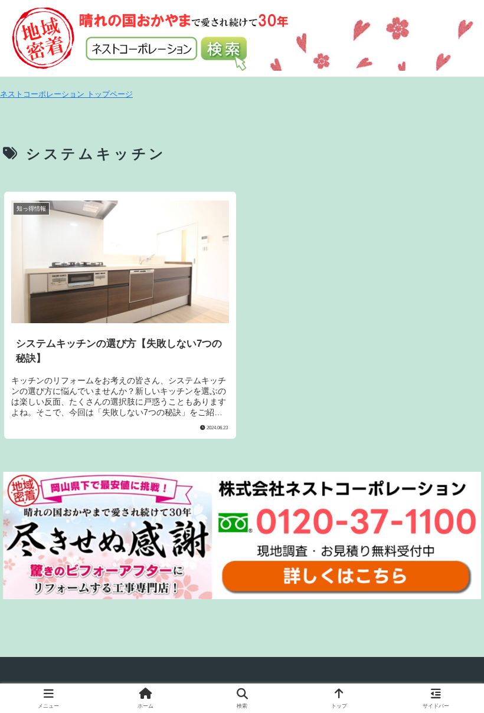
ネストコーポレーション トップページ (66, 94)
